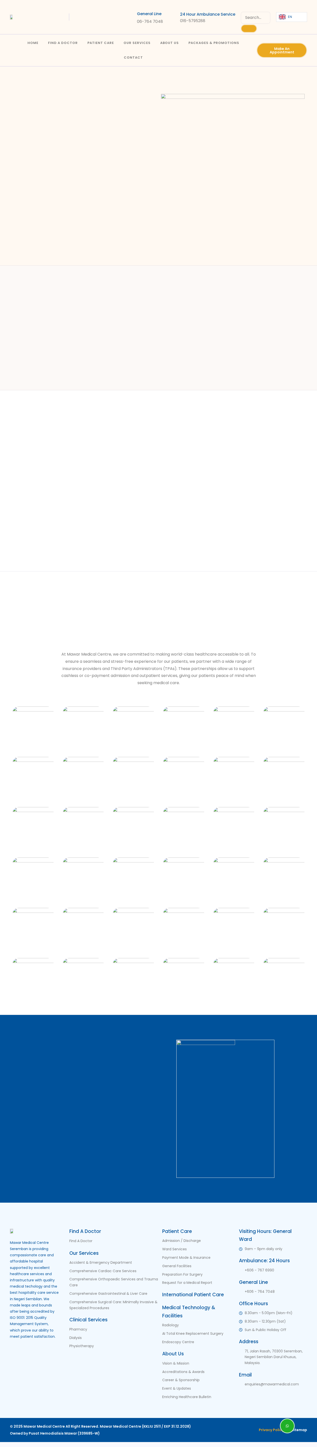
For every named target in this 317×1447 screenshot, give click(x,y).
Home (32, 42)
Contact (133, 57)
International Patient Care (193, 1294)
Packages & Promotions (213, 42)
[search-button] (249, 28)
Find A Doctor (63, 42)
